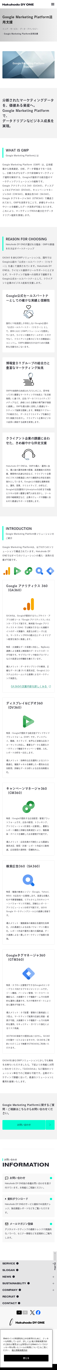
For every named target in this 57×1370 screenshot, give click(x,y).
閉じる (26, 1358)
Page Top (55, 1266)
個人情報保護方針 (20, 1350)
